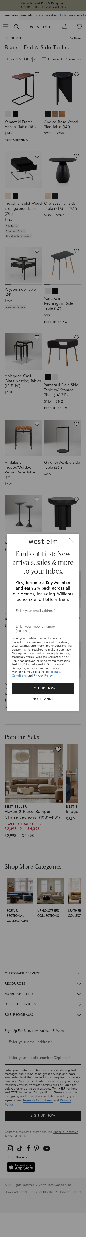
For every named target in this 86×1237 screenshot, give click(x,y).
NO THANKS (43, 699)
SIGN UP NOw (43, 688)
